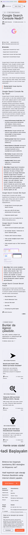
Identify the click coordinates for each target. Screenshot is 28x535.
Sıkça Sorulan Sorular (17, 512)
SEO (12, 490)
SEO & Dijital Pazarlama (13, 12)
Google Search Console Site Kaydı (10, 51)
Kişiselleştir (8, 530)
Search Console (9, 207)
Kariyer (4, 499)
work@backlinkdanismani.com (19, 509)
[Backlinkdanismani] (6, 6)
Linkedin (5, 511)
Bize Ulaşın (5, 497)
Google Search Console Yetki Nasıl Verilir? (12, 54)
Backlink (13, 493)
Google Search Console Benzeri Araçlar (11, 56)
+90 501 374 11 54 (16, 507)
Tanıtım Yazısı (14, 495)
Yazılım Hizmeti (14, 500)
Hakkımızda (5, 492)
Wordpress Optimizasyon (17, 498)
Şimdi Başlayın (9, 483)
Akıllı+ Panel (18, 6)
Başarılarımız (5, 495)
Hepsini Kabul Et (19, 530)
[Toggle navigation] (24, 6)
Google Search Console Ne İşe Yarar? (11, 49)
